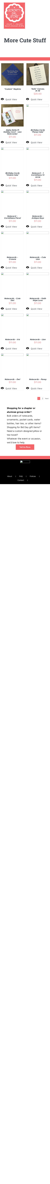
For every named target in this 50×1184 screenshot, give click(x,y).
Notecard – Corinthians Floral (12, 217)
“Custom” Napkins (12, 89)
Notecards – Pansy (37, 379)
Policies (33, 476)
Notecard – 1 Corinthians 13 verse (37, 175)
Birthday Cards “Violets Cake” (12, 174)
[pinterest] (27, 473)
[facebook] (18, 473)
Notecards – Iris (12, 339)
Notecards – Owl (12, 379)
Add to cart (35, 73)
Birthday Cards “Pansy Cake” (38, 131)
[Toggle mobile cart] (36, 4)
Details (12, 75)
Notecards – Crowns (12, 258)
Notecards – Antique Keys (38, 217)
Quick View (11, 99)
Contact (21, 480)
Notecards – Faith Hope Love (37, 299)
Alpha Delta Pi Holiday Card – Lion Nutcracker (12, 132)
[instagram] (23, 473)
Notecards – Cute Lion (38, 258)
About (9, 476)
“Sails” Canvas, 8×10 (38, 90)
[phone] (31, 473)
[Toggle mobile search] (40, 4)
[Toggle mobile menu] (45, 4)
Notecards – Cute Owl (12, 299)
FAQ (21, 476)
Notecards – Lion (38, 339)
